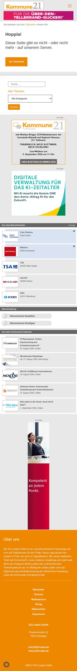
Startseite (30, 24)
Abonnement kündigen (22, 323)
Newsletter (38, 589)
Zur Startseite (16, 61)
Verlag (38, 604)
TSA (22, 263)
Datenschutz (38, 609)
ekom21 (23, 278)
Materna (24, 247)
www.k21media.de (38, 651)
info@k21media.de (38, 647)
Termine (38, 594)
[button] (6, 664)
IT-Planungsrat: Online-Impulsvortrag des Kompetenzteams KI (31, 342)
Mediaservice (38, 599)
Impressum (38, 614)
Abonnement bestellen (22, 316)
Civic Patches (26, 232)
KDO (22, 293)
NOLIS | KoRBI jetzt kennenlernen (36, 371)
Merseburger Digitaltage (31, 356)
